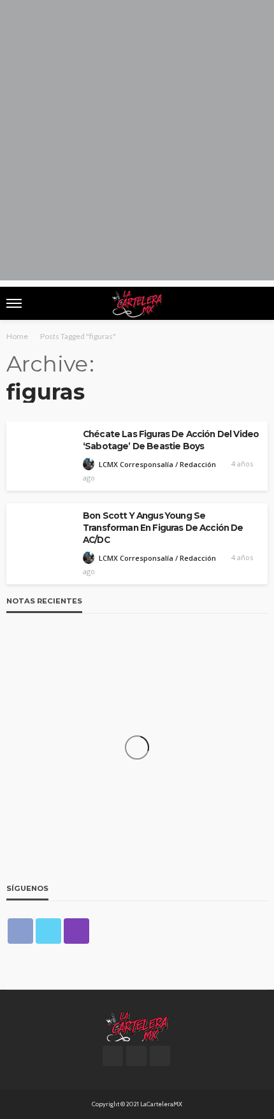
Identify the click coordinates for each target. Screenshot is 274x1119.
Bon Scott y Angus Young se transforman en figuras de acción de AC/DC (163, 527)
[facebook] (20, 931)
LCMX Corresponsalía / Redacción (157, 464)
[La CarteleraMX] (137, 1025)
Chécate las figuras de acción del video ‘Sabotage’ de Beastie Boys (171, 440)
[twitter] (48, 931)
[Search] (257, 303)
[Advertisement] (137, 143)
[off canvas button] (14, 303)
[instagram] (76, 931)
